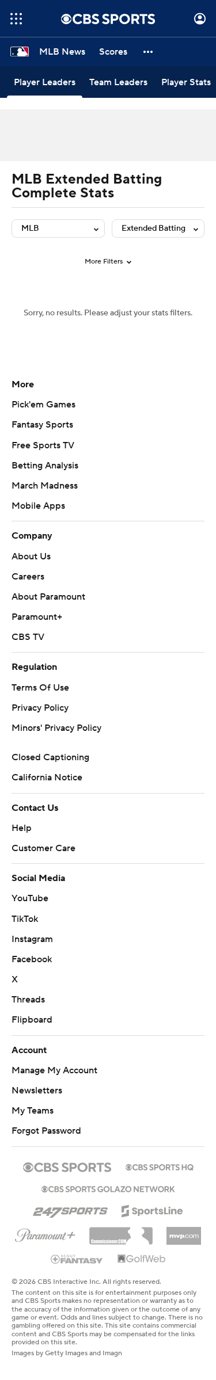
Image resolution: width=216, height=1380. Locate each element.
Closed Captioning (50, 757)
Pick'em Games (43, 404)
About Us (31, 556)
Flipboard (32, 1020)
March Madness (45, 485)
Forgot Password (46, 1131)
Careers (28, 576)
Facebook (32, 959)
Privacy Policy (40, 708)
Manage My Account (54, 1070)
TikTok (25, 919)
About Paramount (48, 597)
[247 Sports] (70, 1209)
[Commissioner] (121, 1231)
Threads (28, 999)
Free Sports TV (43, 445)
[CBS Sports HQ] (160, 1166)
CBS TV (28, 637)
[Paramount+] (45, 1233)
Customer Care (43, 848)
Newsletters (37, 1090)
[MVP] (183, 1231)
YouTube (30, 898)
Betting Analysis (45, 465)
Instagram (32, 939)
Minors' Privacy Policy (56, 728)
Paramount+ (37, 617)
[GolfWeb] (142, 1259)
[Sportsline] (152, 1209)
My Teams (33, 1110)
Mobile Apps (38, 506)
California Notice (47, 777)
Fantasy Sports (42, 424)
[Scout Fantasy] (77, 1258)
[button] (16, 18)
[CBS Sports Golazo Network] (108, 1188)
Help (22, 828)
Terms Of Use (40, 687)
